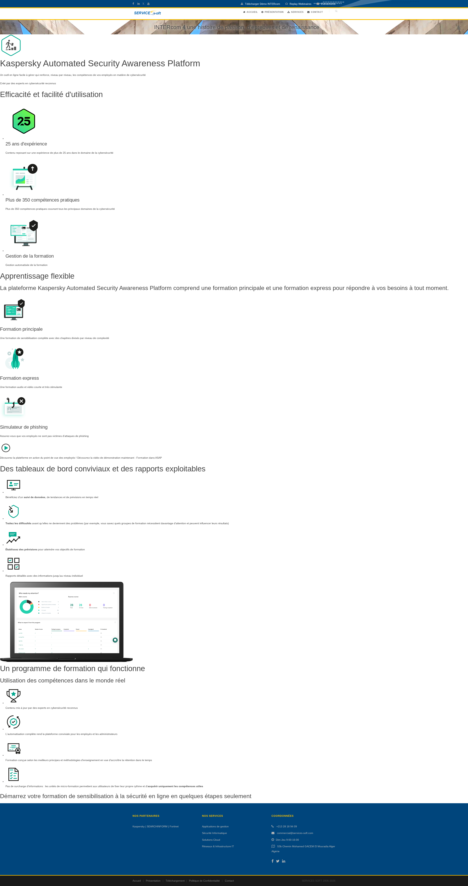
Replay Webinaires (300, 3)
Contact (317, 12)
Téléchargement (175, 880)
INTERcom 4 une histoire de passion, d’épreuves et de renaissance (236, 27)
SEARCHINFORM (157, 826)
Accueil (252, 12)
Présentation (274, 12)
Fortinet (174, 826)
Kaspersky (139, 826)
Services (297, 12)
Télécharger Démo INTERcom (262, 3)
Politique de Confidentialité (204, 880)
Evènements (328, 3)
